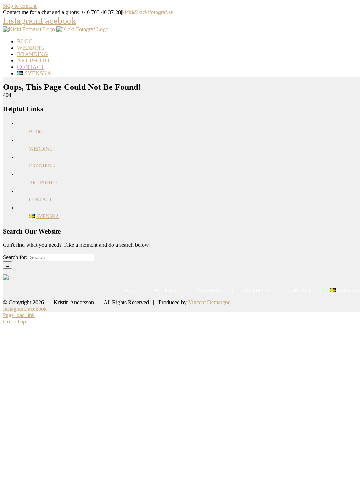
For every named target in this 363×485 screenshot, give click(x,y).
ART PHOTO (43, 182)
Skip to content (20, 6)
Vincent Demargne (209, 302)
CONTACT (40, 199)
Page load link (19, 315)
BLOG (36, 132)
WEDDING (41, 149)
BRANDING (42, 165)
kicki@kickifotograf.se (147, 12)
